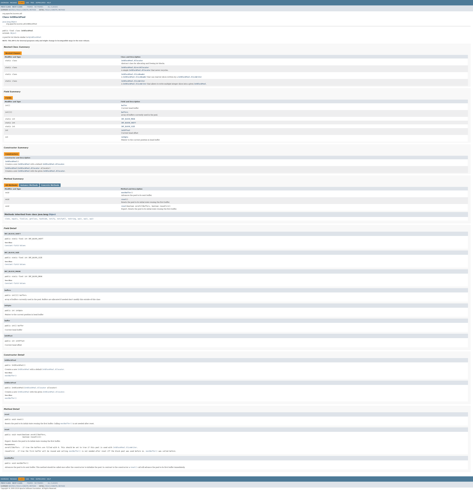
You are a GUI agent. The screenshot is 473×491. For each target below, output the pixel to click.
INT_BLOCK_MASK (128, 119)
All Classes (53, 7)
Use (27, 3)
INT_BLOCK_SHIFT (128, 123)
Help (49, 3)
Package (13, 3)
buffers (124, 112)
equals (15, 219)
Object (13, 33)
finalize (23, 219)
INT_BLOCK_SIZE (128, 126)
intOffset (125, 130)
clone (7, 219)
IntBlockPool (11, 161)
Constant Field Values (15, 245)
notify (52, 219)
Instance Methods (29, 185)
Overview (5, 3)
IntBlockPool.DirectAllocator (135, 67)
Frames (30, 7)
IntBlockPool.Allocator (132, 61)
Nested (12, 10)
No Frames (38, 7)
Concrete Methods (50, 185)
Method (33, 10)
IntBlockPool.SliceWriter (133, 81)
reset (123, 199)
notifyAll (61, 219)
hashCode (43, 219)
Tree (32, 3)
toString (72, 219)
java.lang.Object (9, 22)
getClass (33, 219)
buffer (124, 105)
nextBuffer (126, 193)
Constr (25, 10)
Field (18, 10)
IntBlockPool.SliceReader (133, 74)
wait (80, 219)
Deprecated (40, 3)
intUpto (124, 137)
